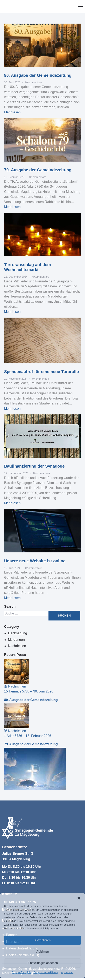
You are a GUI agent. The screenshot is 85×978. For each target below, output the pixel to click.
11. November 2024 (15, 378)
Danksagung (17, 633)
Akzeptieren (42, 940)
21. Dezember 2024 (15, 276)
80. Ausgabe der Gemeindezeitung (37, 75)
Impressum (67, 972)
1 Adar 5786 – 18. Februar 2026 (27, 736)
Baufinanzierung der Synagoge (34, 466)
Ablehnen (42, 951)
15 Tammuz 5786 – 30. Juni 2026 (28, 691)
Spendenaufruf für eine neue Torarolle (41, 371)
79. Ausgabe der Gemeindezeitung (37, 170)
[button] (79, 898)
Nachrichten (17, 646)
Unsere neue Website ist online (34, 561)
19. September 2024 (16, 473)
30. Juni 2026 (12, 82)
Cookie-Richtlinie (22, 972)
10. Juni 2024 (12, 568)
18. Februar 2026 (14, 177)
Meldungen (16, 639)
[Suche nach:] (26, 613)
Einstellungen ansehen (42, 963)
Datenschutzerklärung (46, 972)
